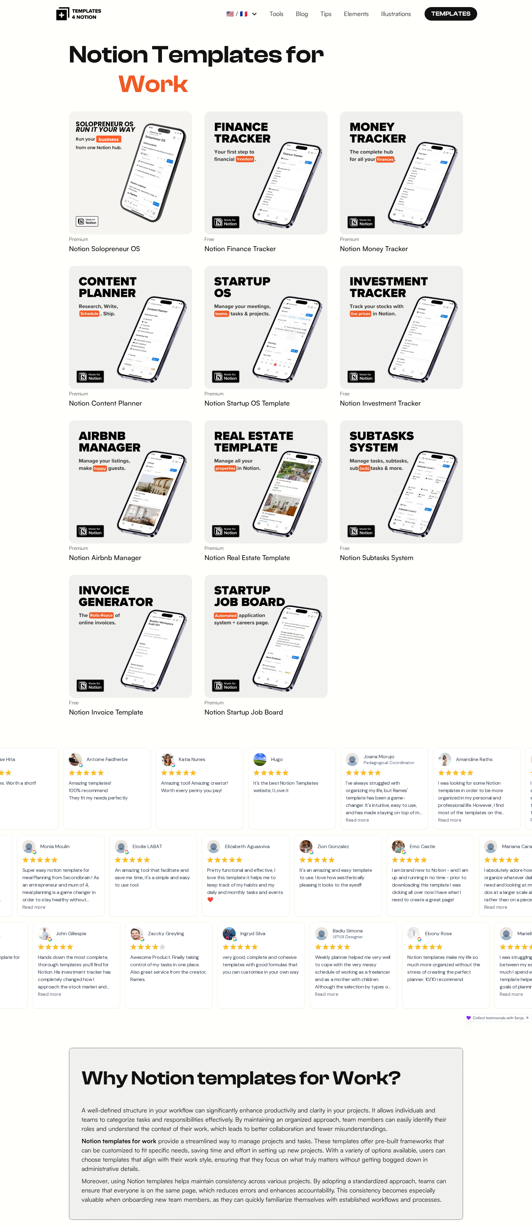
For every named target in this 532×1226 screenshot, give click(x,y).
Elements (356, 14)
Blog (302, 14)
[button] (242, 14)
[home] (78, 14)
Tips (326, 14)
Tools (277, 14)
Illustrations (396, 14)
